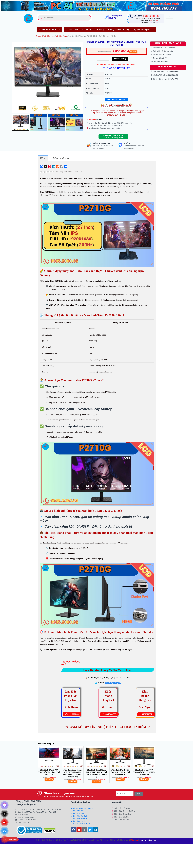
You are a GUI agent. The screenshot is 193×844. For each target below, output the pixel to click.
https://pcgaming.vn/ (113, 683)
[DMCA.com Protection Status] (50, 830)
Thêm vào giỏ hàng (120, 59)
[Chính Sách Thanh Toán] (127, 814)
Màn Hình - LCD (49, 36)
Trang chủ (39, 36)
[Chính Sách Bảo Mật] (127, 817)
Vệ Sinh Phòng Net (141, 29)
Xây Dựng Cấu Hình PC (115, 17)
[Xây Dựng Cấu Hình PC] (106, 17)
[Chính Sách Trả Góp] (127, 820)
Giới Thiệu (73, 29)
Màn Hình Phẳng (61, 36)
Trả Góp (100, 29)
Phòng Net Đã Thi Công (118, 29)
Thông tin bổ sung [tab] (61, 158)
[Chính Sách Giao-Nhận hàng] (127, 811)
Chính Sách (87, 29)
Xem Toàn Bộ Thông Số (116, 99)
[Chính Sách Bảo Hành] (127, 808)
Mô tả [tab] (42, 158)
